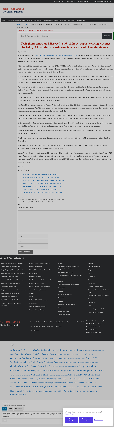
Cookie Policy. (69, 414)
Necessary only (86, 420)
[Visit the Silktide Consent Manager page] (108, 420)
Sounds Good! (71, 420)
